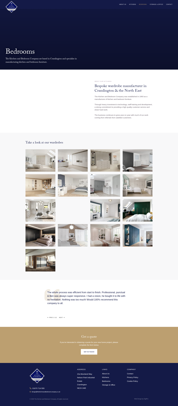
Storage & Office (108, 385)
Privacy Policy (132, 377)
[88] (40, 160)
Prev (51, 317)
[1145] (40, 235)
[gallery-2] (40, 260)
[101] (73, 185)
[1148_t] (138, 235)
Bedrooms (106, 381)
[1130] (40, 210)
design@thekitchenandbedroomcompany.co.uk (45, 392)
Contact (130, 374)
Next (61, 317)
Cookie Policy (132, 381)
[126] (105, 185)
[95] (138, 160)
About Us (105, 374)
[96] (40, 185)
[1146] (73, 235)
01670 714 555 (37, 388)
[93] (105, 160)
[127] (138, 185)
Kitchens (105, 377)
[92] (73, 160)
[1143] (105, 210)
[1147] (105, 235)
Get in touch (89, 352)
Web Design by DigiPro (141, 399)
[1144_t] (138, 210)
